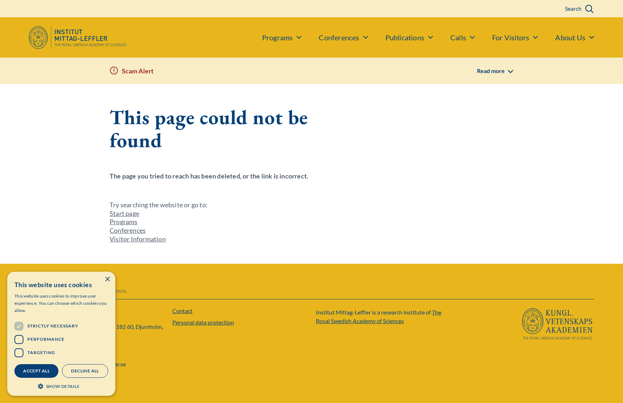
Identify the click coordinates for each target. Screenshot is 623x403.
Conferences (128, 230)
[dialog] (61, 334)
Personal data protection (203, 322)
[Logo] (63, 37)
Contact (182, 310)
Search (573, 8)
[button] (61, 385)
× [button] (107, 279)
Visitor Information (138, 239)
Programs (124, 222)
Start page (124, 213)
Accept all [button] (36, 370)
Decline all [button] (85, 370)
